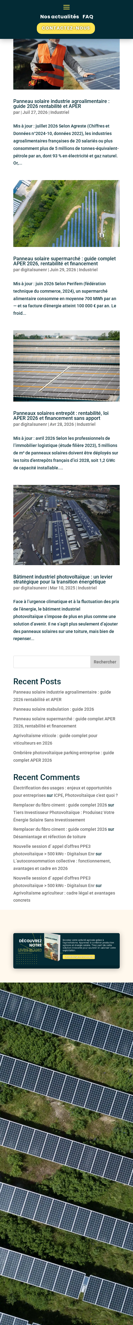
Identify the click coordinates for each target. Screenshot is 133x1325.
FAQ (88, 16)
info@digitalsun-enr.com (40, 1219)
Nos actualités (60, 16)
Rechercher (105, 661)
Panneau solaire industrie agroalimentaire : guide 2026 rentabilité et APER (61, 103)
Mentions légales (40, 1283)
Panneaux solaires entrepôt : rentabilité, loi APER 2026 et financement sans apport (61, 415)
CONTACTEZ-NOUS (66, 28)
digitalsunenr (34, 269)
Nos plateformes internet (60, 1058)
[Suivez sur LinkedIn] (21, 1105)
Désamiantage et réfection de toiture (49, 836)
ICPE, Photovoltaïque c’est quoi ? (86, 795)
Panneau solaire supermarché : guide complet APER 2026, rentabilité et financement (64, 261)
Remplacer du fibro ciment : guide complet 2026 (60, 804)
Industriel (59, 112)
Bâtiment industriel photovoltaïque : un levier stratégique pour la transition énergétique (63, 579)
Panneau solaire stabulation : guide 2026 (53, 709)
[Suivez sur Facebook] (34, 1105)
